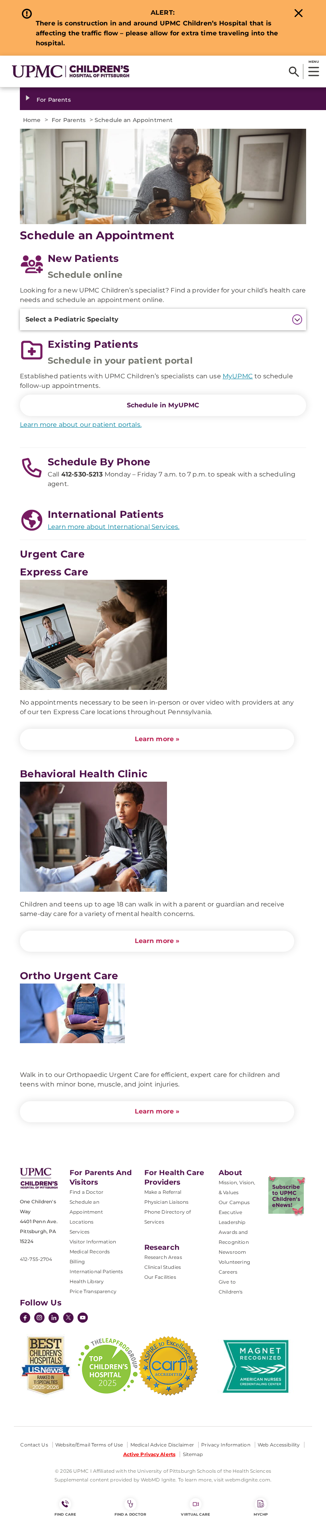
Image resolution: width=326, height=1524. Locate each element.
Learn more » (157, 739)
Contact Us (34, 1445)
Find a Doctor (86, 1192)
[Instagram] (39, 1318)
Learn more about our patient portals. (81, 424)
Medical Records (90, 1252)
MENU (313, 62)
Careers (228, 1272)
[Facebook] (25, 1318)
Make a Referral (162, 1192)
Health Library (87, 1281)
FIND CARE (65, 1514)
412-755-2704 (36, 1259)
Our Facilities (160, 1277)
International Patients (96, 1271)
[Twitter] (68, 1318)
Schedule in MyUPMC (163, 405)
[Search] (294, 71)
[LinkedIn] (54, 1318)
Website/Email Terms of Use (89, 1445)
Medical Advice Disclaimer (162, 1445)
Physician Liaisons (166, 1202)
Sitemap (193, 1454)
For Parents (54, 99)
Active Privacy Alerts (149, 1454)
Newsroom (232, 1252)
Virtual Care (195, 1514)
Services (79, 1232)
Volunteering (234, 1262)
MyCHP (261, 1514)
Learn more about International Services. (113, 527)
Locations (81, 1222)
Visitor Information (93, 1242)
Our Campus (234, 1202)
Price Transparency (93, 1291)
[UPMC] (70, 71)
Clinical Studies (162, 1267)
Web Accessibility (279, 1445)
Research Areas (163, 1257)
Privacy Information (225, 1445)
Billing (77, 1262)
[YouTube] (83, 1318)
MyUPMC (238, 376)
